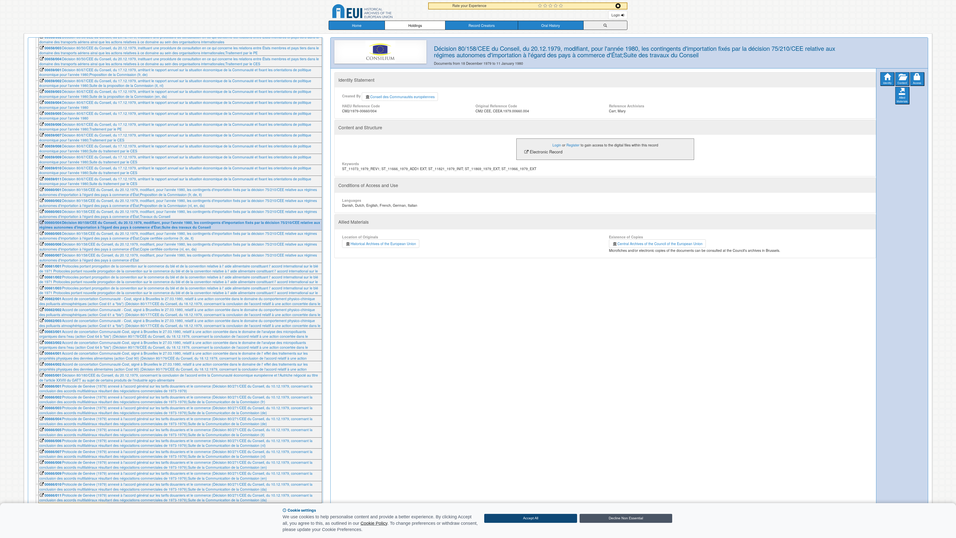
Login (616, 14)
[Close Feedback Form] (618, 6)
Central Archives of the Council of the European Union (660, 243)
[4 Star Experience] (556, 6)
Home (356, 25)
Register (573, 144)
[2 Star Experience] (545, 6)
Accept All (530, 518)
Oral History (550, 25)
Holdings (415, 25)
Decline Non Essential (626, 518)
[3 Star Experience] (551, 6)
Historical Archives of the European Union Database (376, 12)
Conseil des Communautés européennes (402, 96)
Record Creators (482, 25)
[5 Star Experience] (561, 6)
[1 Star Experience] (540, 6)
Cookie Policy (373, 523)
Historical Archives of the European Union (383, 243)
